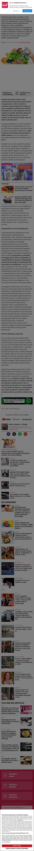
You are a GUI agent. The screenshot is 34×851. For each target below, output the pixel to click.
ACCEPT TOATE (17, 845)
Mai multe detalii (20, 820)
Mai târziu (16, 11)
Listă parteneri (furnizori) (6, 842)
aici (9, 827)
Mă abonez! (27, 11)
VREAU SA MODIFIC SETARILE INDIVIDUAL (17, 848)
